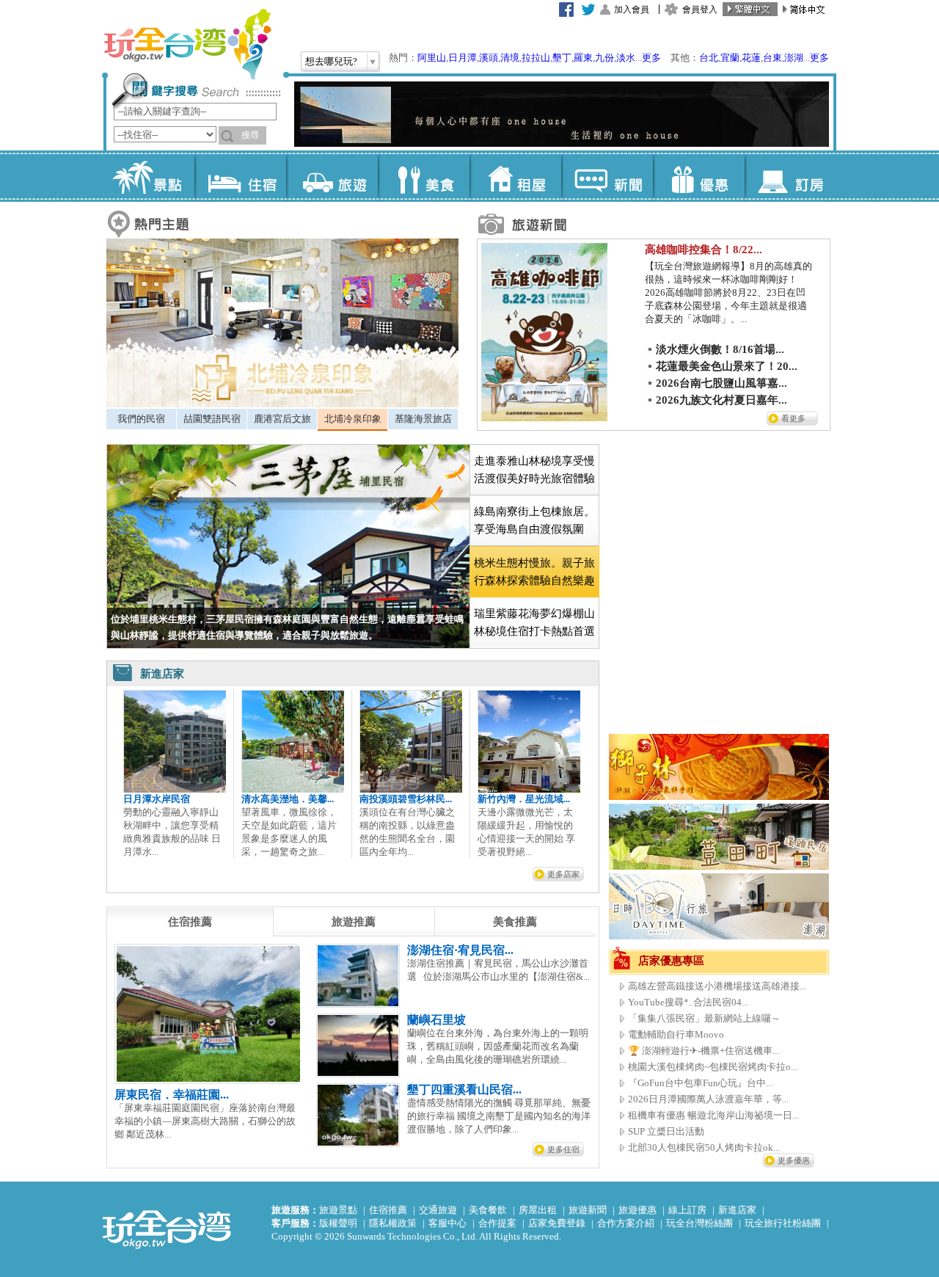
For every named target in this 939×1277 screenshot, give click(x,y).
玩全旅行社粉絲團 (783, 1223)
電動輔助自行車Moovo (676, 1034)
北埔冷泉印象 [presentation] (352, 418)
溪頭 (488, 57)
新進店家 (737, 1209)
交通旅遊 (438, 1209)
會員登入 (699, 9)
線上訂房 (687, 1209)
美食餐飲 (488, 1209)
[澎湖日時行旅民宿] (719, 936)
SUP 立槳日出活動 (666, 1131)
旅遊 (332, 176)
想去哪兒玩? (331, 61)
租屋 (515, 176)
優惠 (699, 176)
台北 (708, 57)
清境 (509, 57)
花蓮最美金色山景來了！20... (726, 366)
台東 (772, 57)
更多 (651, 57)
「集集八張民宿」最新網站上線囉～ (704, 1018)
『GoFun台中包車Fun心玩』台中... (700, 1082)
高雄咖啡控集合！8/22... (703, 249)
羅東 (583, 57)
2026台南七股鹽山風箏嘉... (721, 383)
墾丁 (561, 57)
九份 (604, 57)
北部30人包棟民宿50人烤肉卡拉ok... (704, 1147)
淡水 (625, 57)
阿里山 (431, 57)
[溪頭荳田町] (719, 866)
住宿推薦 (388, 1209)
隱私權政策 (393, 1223)
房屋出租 (538, 1209)
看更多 (793, 418)
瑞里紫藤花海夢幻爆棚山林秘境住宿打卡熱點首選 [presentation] (534, 622)
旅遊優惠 (637, 1209)
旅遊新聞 (588, 1209)
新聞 (607, 176)
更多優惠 (794, 1160)
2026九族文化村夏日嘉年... (721, 400)
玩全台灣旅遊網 (187, 44)
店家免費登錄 (556, 1223)
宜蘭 (729, 57)
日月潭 (462, 57)
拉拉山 (536, 57)
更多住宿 (563, 1149)
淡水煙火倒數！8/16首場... (720, 349)
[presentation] (190, 921)
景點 (148, 176)
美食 (424, 176)
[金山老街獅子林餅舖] (719, 796)
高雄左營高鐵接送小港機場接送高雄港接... (717, 986)
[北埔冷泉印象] (282, 404)
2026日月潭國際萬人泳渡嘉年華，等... (708, 1099)
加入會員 (631, 9)
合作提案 (497, 1223)
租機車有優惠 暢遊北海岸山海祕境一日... (713, 1115)
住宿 (240, 176)
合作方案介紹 (625, 1223)
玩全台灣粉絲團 (699, 1223)
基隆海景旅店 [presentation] (423, 418)
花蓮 (751, 57)
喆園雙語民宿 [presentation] (212, 418)
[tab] (141, 419)
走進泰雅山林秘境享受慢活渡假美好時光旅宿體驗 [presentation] (534, 469)
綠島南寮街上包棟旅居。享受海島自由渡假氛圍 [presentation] (534, 520)
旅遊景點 (338, 1209)
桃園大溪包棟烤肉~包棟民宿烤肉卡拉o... (712, 1066)
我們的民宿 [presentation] (141, 418)
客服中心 (447, 1223)
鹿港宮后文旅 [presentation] (282, 418)
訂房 (790, 176)
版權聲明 (338, 1223)
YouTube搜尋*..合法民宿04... (688, 1002)
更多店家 (563, 874)
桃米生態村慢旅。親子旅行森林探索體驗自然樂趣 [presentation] (534, 571)
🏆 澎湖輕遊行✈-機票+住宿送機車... (703, 1050)
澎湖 (793, 57)
